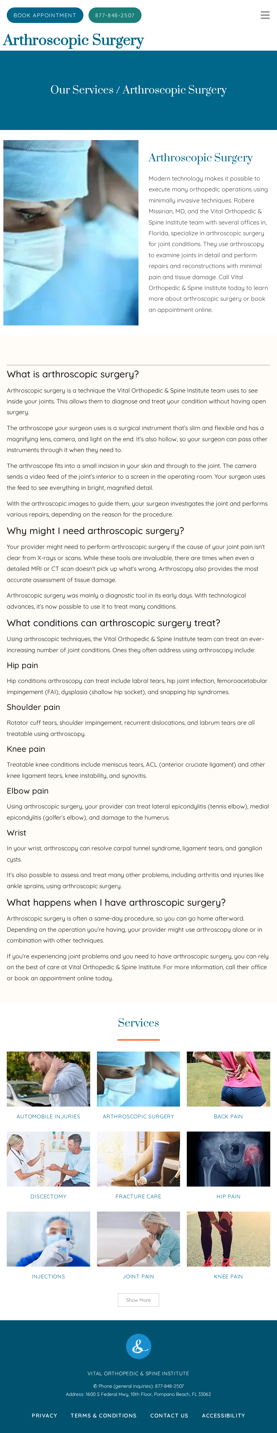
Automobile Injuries (48, 1116)
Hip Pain (229, 1196)
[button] (138, 1300)
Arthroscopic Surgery (138, 1116)
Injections (48, 1276)
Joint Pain (138, 1276)
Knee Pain (228, 1276)
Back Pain (228, 1116)
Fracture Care (138, 1196)
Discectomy (48, 1196)
